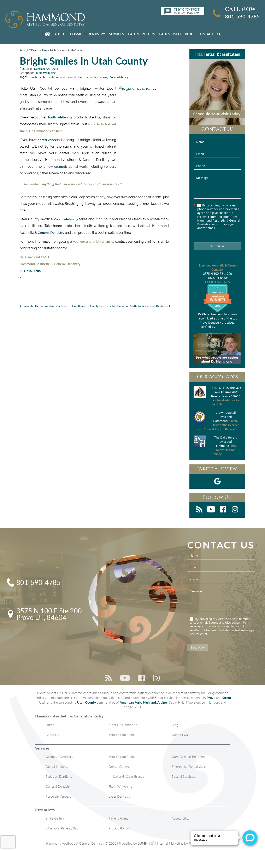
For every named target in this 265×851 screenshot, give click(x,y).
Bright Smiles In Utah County (84, 61)
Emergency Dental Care (189, 766)
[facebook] (223, 509)
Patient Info (170, 34)
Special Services (183, 776)
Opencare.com (225, 326)
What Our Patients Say (62, 828)
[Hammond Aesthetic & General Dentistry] (45, 20)
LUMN (143, 843)
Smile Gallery (55, 818)
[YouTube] (211, 509)
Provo (211, 697)
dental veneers (56, 77)
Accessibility (180, 818)
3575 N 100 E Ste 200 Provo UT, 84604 (49, 614)
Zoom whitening (119, 77)
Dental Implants (57, 766)
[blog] (199, 509)
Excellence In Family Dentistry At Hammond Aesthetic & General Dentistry (120, 306)
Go (220, 33)
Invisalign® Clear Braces (126, 776)
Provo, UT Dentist (29, 50)
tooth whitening (98, 77)
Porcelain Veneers (58, 796)
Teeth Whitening (45, 73)
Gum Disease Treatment (189, 756)
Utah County (86, 702)
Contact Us (180, 734)
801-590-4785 (242, 16)
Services (116, 34)
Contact (205, 34)
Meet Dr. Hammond (123, 725)
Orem (226, 697)
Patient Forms (118, 818)
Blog (189, 34)
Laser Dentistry (119, 796)
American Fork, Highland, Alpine (143, 702)
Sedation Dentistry (59, 776)
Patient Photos (141, 34)
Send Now (217, 246)
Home (50, 725)
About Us (52, 734)
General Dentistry (77, 77)
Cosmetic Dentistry (87, 34)
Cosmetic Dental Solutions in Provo (45, 306)
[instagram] (235, 509)
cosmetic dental (37, 77)
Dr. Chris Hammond (210, 314)
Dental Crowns (119, 766)
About (60, 34)
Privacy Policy (119, 828)
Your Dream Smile (122, 734)
